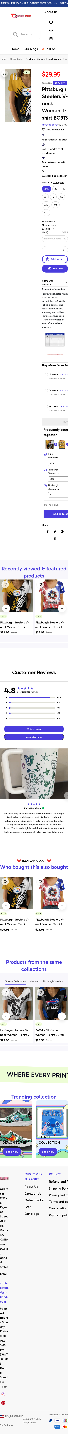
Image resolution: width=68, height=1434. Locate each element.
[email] (4, 1292)
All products (16, 59)
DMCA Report (7, 1425)
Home (3, 59)
